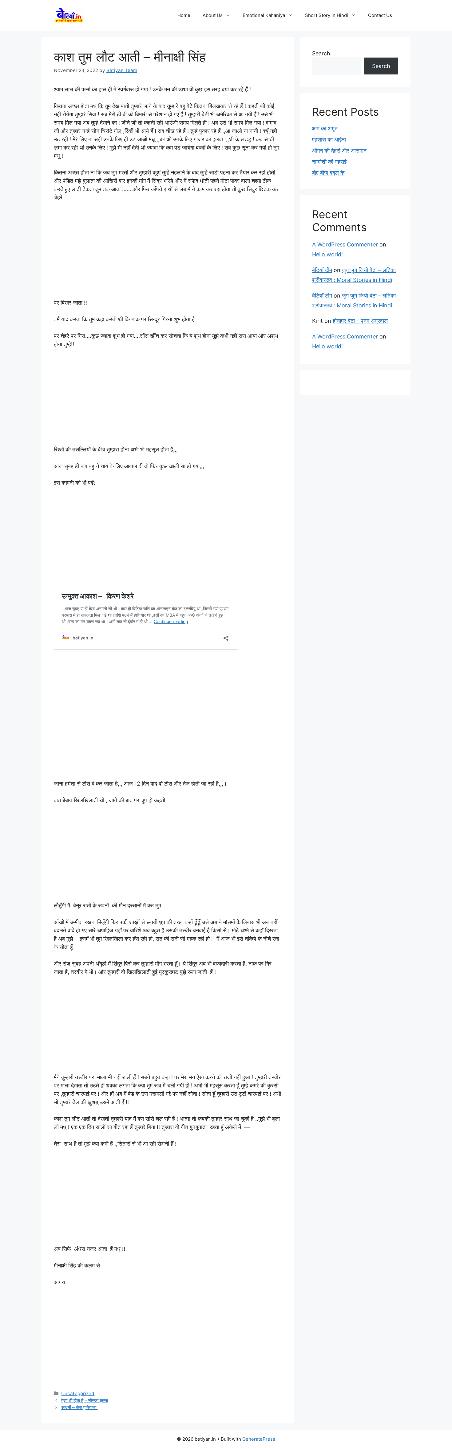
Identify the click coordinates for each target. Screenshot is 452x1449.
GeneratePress (258, 1439)
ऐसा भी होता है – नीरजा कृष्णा (84, 1400)
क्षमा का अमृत (325, 128)
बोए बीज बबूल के (328, 173)
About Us (213, 15)
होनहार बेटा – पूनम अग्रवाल (360, 321)
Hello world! (327, 254)
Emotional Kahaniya (264, 15)
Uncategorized (77, 1393)
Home (183, 15)
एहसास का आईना (329, 139)
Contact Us (380, 15)
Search (321, 53)
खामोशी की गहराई (329, 161)
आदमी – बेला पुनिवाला (79, 1407)
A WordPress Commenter (345, 244)
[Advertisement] (167, 253)
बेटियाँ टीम (322, 270)
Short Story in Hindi (326, 15)
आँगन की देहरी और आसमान (339, 150)
